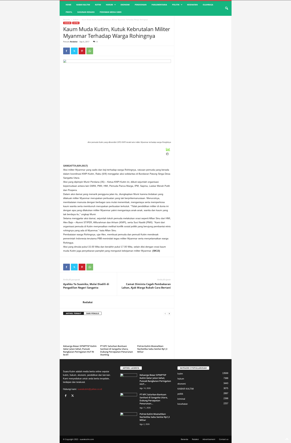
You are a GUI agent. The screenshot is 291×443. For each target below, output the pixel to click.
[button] (226, 8)
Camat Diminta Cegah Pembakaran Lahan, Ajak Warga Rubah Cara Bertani (146, 285)
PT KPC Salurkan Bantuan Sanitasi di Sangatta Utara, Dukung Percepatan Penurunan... (154, 399)
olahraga (208, 4)
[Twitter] (74, 51)
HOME (68, 4)
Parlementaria (159, 4)
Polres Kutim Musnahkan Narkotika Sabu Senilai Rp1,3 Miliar (152, 349)
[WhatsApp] (89, 51)
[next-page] (169, 313)
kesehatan (192, 4)
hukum (109, 4)
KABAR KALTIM (83, 4)
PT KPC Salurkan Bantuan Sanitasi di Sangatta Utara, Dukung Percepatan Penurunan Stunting (116, 350)
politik (175, 4)
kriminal (181, 399)
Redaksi (73, 41)
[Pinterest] (82, 51)
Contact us (223, 439)
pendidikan (141, 4)
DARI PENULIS (92, 313)
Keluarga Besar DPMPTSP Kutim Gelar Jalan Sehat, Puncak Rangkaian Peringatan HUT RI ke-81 (79, 350)
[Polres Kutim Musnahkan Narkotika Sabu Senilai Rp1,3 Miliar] (154, 331)
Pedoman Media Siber (110, 12)
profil (69, 12)
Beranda (66, 19)
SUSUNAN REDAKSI (86, 12)
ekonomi (125, 4)
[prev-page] (165, 313)
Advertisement (209, 439)
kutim (98, 4)
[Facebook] (66, 51)
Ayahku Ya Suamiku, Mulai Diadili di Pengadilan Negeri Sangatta (86, 285)
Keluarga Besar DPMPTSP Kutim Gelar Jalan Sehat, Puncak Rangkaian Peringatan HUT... (155, 379)
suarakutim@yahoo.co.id (90, 389)
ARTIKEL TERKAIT (73, 313)
